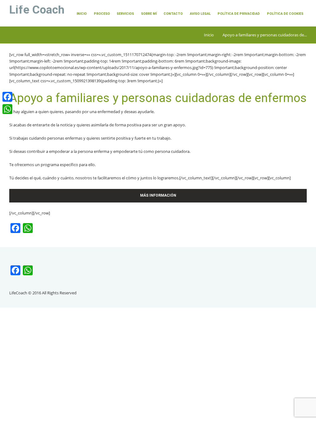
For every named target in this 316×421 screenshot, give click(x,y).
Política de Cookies (285, 14)
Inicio (82, 14)
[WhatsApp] (7, 109)
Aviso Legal (200, 14)
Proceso (102, 14)
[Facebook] (7, 97)
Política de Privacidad (239, 14)
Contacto (173, 14)
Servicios (125, 14)
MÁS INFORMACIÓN (158, 195)
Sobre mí (149, 14)
